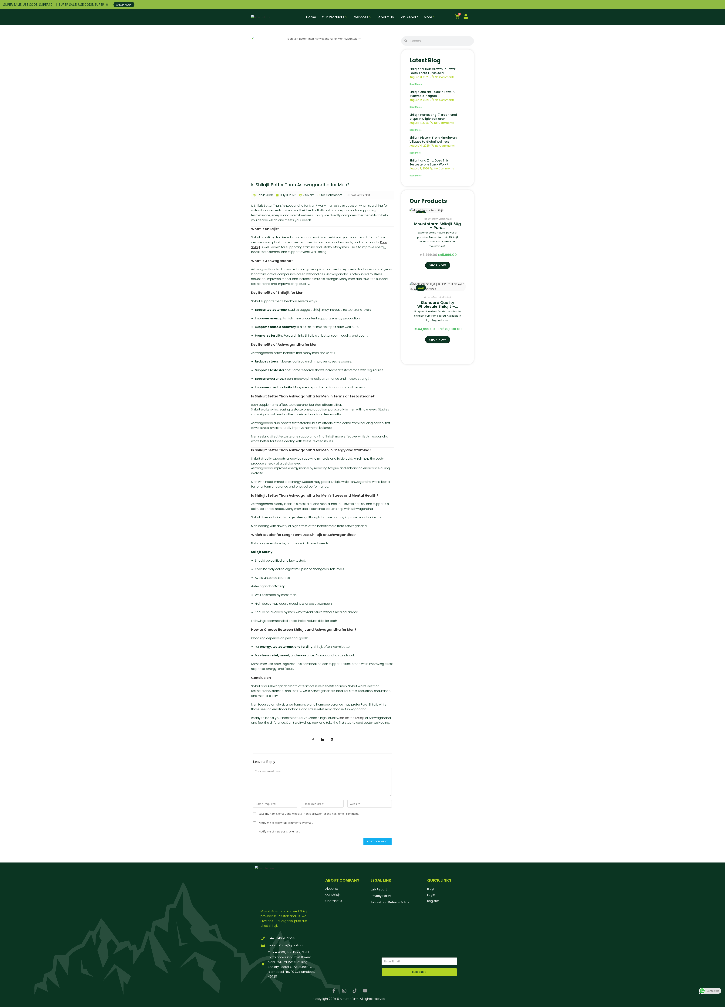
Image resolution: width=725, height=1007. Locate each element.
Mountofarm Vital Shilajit (438, 218)
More (428, 17)
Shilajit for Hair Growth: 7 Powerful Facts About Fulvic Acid (434, 71)
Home (311, 17)
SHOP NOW (124, 4)
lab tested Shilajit (351, 718)
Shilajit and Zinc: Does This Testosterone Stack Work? (429, 162)
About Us (386, 17)
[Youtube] (365, 991)
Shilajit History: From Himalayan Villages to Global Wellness (433, 140)
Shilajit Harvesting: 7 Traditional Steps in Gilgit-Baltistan (433, 117)
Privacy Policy (381, 896)
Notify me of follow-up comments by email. (286, 823)
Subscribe (419, 972)
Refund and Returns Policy (390, 902)
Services (361, 17)
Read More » (416, 84)
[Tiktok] (354, 991)
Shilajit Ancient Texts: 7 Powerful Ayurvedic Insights (433, 94)
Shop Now (437, 265)
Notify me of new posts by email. (279, 831)
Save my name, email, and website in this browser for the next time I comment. (309, 813)
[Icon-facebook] (334, 991)
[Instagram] (344, 991)
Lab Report (409, 17)
